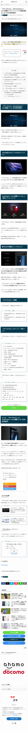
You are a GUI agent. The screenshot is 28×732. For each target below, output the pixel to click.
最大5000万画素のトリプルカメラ (12, 83)
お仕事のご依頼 (14, 718)
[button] (3, 583)
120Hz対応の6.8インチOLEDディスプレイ (15, 77)
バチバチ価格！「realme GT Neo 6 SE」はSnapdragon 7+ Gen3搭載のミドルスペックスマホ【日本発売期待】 (18, 520)
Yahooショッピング (9, 488)
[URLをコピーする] (25, 583)
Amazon (6, 483)
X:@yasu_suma (13, 53)
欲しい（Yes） (10, 546)
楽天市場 (6, 486)
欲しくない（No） (11, 548)
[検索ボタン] (26, 2)
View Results (14, 553)
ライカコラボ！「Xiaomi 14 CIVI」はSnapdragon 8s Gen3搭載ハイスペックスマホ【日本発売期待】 (17, 510)
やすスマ (14, 2)
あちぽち (14, 713)
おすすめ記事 (10, 94)
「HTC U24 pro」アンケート (14, 96)
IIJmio (14, 407)
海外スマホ (5, 15)
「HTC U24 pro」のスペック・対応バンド (15, 88)
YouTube (15, 715)
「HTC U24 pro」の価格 (10, 86)
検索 (25, 647)
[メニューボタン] (2, 2)
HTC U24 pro (4, 565)
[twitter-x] (13, 723)
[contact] (15, 723)
